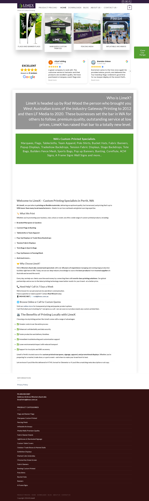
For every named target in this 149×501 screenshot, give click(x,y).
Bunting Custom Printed (26, 468)
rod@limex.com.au (40, 296)
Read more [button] (52, 80)
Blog (86, 7)
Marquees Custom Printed (27, 418)
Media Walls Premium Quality (28, 431)
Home (63, 7)
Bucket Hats (22, 477)
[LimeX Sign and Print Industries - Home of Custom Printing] (26, 5)
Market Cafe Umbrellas (26, 456)
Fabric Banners (23, 464)
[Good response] (123, 201)
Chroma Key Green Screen (27, 460)
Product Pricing (48, 7)
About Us (95, 7)
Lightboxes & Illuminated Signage (29, 439)
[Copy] (117, 201)
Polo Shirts (21, 473)
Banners (20, 481)
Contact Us (110, 7)
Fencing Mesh (22, 422)
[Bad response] (117, 205)
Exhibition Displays (24, 452)
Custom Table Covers (25, 443)
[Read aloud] (123, 205)
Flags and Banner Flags (25, 414)
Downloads (74, 7)
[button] (130, 71)
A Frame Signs (22, 485)
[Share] (123, 209)
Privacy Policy (22, 385)
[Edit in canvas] (117, 209)
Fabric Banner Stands (25, 435)
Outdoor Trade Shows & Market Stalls (31, 447)
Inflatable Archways (24, 426)
